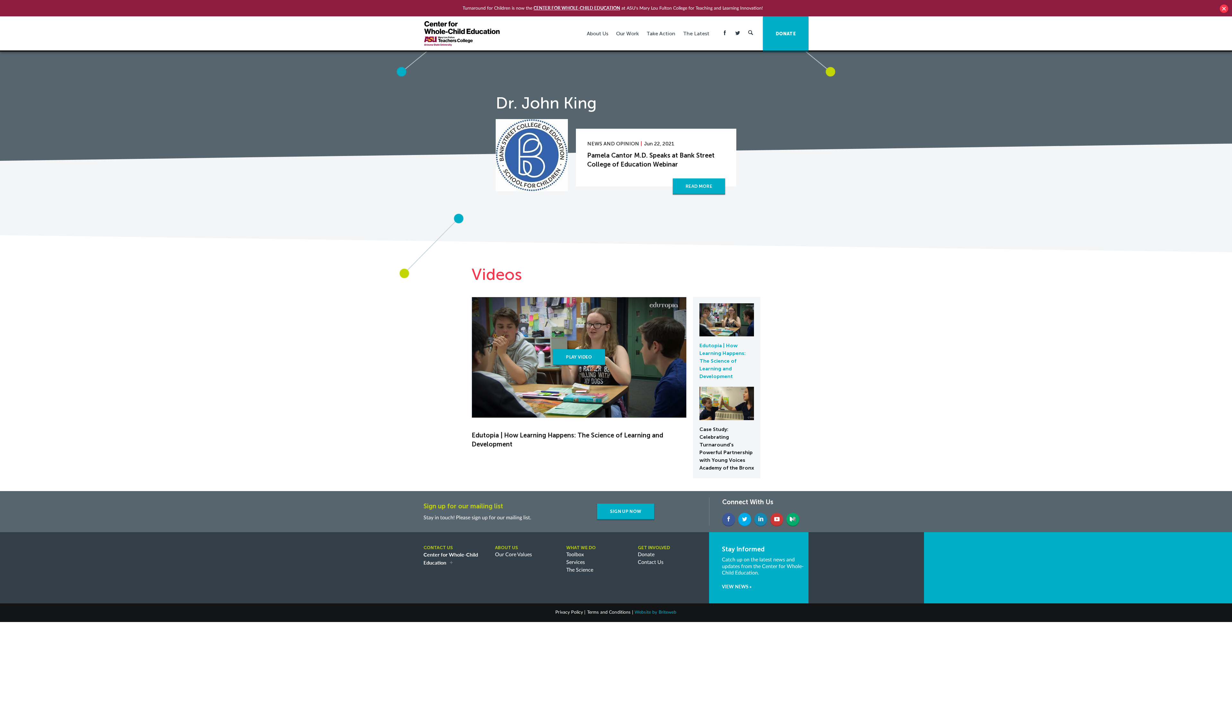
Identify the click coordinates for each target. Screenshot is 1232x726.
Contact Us (650, 562)
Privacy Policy (569, 612)
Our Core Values (513, 554)
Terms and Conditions (609, 612)
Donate (646, 554)
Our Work (627, 33)
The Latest (696, 33)
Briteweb (668, 612)
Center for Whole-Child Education (577, 8)
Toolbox (575, 554)
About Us (597, 33)
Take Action (660, 33)
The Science (579, 570)
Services (575, 562)
